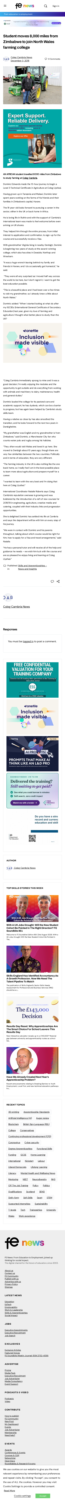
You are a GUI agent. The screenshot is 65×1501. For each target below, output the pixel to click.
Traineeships (36, 1209)
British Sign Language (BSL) (36, 1124)
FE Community (11, 1276)
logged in (28, 641)
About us (9, 1270)
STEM (49, 1197)
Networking (10, 1458)
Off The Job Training (18, 1185)
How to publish (12, 1416)
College (12, 1130)
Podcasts (9, 1398)
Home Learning (38, 1154)
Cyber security (31, 1142)
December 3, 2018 (20, 60)
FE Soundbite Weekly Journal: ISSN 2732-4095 (26, 1355)
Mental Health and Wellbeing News (38, 1173)
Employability (11, 1307)
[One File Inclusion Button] (32, 361)
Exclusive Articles (13, 1350)
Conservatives (27, 1130)
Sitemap (9, 1287)
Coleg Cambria (30, 178)
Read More (9, 1490)
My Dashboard (11, 1424)
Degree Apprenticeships (20, 1148)
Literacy (12, 1173)
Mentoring (13, 1179)
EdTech (8, 1304)
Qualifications (15, 1191)
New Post (9, 1421)
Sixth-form (13, 1197)
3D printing (13, 1112)
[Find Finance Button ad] (32, 790)
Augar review (42, 1118)
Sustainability (41, 1203)
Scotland (30, 1191)
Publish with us (12, 1278)
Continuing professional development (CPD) (29, 1136)
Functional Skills (44, 1148)
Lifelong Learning (39, 1167)
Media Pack (10, 1373)
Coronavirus (14, 1142)
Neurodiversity (39, 1179)
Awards (8, 1450)
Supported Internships (19, 1203)
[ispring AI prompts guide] (32, 753)
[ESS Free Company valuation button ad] (32, 679)
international (14, 1160)
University (51, 1209)
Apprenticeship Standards (36, 1112)
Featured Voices (12, 1353)
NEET (25, 1179)
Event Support (11, 1384)
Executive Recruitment (15, 1332)
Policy (35, 1185)
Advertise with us (13, 1281)
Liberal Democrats (17, 1167)
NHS (53, 1179)
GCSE (23, 1154)
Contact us (10, 1273)
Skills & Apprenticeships (16, 1312)
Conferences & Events (15, 1452)
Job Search (10, 1335)
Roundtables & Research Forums (20, 1463)
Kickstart (29, 1160)
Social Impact (11, 1315)
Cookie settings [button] (22, 1495)
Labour (41, 1160)
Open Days (10, 1461)
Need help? (10, 1435)
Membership (11, 1432)
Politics (46, 1185)
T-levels (12, 1209)
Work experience (27, 1216)
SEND (42, 1191)
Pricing (8, 1370)
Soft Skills (27, 1197)
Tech (23, 1209)
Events (8, 1427)
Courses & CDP (12, 1455)
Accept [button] (42, 1496)
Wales (11, 1216)
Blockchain (13, 1124)
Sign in (56, 6)
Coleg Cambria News (21, 57)
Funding (12, 1154)
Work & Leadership (14, 1310)
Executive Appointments (16, 1330)
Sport (39, 1197)
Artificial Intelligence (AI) (20, 1118)
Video (7, 1401)
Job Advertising (12, 1378)
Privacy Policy (11, 1284)
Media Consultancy (14, 1381)
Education (9, 1301)
